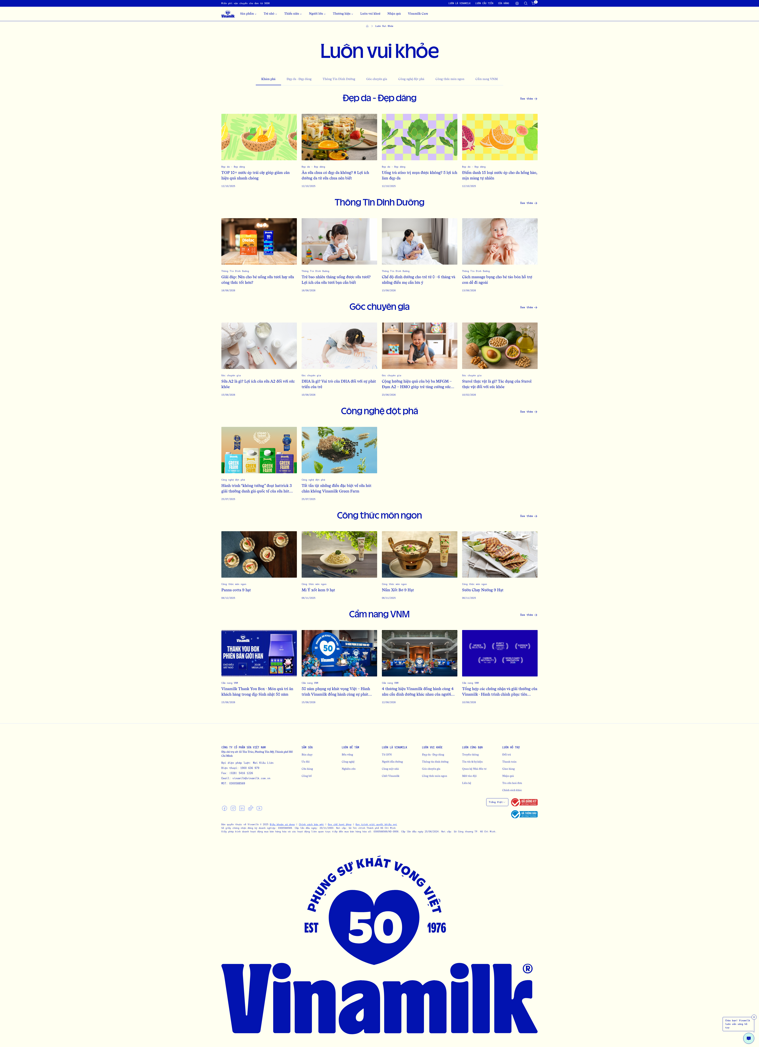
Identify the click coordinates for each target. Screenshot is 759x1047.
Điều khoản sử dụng (282, 824)
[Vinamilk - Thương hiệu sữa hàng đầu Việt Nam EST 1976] (228, 14)
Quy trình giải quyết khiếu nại (376, 824)
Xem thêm (526, 98)
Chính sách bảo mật (311, 824)
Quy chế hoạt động (339, 824)
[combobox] (497, 802)
